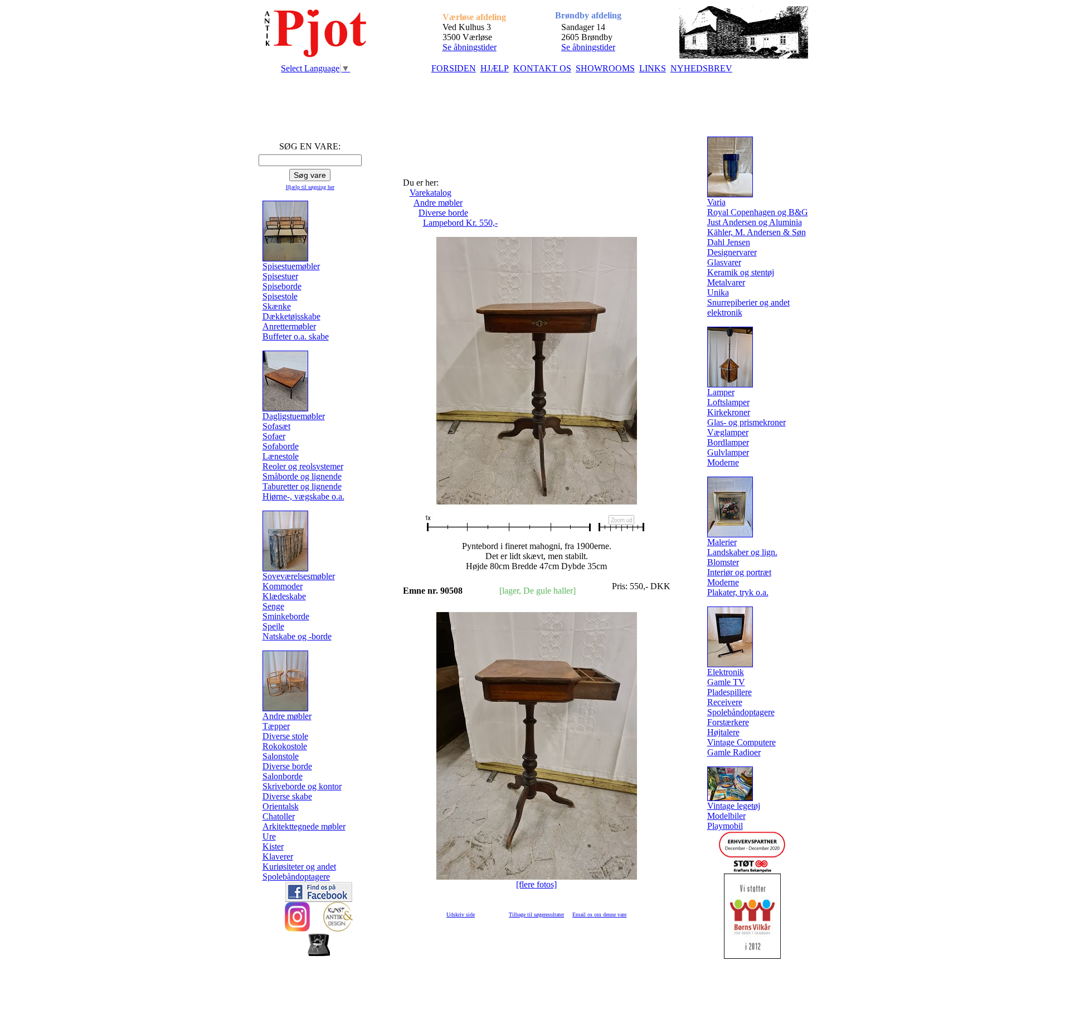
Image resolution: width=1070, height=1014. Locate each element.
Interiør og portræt (739, 572)
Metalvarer (726, 282)
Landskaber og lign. (742, 552)
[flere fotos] (536, 884)
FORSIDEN (453, 68)
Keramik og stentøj (740, 272)
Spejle (273, 626)
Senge (273, 606)
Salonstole (280, 756)
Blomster (723, 562)
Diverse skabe (287, 796)
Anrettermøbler (289, 326)
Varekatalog (430, 192)
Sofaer (273, 436)
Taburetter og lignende (302, 486)
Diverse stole (285, 736)
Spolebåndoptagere (296, 876)
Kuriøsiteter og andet (299, 866)
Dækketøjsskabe (291, 316)
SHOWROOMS (605, 68)
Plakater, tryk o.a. (738, 592)
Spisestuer (280, 276)
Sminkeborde (285, 616)
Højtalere (723, 732)
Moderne (723, 462)
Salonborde (282, 776)
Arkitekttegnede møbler (304, 826)
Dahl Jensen (728, 242)
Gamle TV (726, 682)
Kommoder (282, 586)
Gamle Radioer (734, 752)
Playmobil (725, 826)
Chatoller (278, 816)
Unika (718, 292)
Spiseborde (281, 286)
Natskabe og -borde (297, 636)
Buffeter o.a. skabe (295, 336)
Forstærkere (728, 722)
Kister (273, 846)
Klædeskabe (284, 596)
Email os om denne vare (599, 914)
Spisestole (280, 296)
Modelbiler (726, 816)
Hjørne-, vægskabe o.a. (303, 496)
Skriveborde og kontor (302, 786)
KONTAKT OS (542, 68)
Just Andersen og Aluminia (754, 222)
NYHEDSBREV (701, 68)
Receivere (724, 702)
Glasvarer (724, 262)
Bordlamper (728, 442)
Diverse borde (287, 766)
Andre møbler (438, 202)
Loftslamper (728, 402)
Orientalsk (280, 806)
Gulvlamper (728, 452)
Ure (269, 836)
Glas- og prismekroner (746, 422)
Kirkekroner (728, 412)
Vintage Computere (741, 742)
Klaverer (277, 856)
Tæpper (276, 726)
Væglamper (727, 432)
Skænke (276, 306)
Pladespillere (729, 692)
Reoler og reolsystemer (302, 466)
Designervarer (732, 252)
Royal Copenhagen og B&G (757, 212)
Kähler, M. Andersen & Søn (756, 232)
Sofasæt (276, 426)
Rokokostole (284, 746)
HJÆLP (494, 68)
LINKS (652, 68)
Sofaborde (280, 446)
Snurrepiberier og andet (748, 302)
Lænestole (280, 456)
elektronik (724, 312)
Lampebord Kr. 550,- (460, 222)
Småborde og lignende (302, 476)
